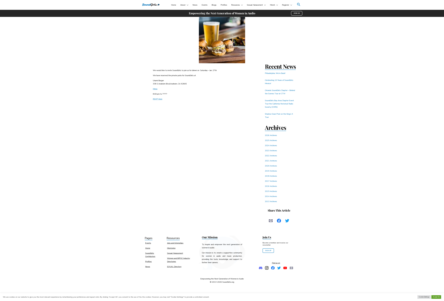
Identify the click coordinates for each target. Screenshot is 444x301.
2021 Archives (271, 161)
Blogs (214, 5)
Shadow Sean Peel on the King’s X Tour (279, 115)
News (195, 5)
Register (285, 5)
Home (173, 5)
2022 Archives (271, 155)
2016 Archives (271, 186)
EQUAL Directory (174, 266)
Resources (235, 5)
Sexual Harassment (255, 5)
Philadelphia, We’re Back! (275, 73)
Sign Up (268, 250)
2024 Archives (271, 145)
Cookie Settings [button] (424, 297)
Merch (272, 5)
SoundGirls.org (228, 282)
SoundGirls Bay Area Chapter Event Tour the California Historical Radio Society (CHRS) (279, 103)
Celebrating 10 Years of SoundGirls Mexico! (279, 82)
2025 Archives (271, 140)
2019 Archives (271, 171)
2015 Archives (271, 191)
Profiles (224, 5)
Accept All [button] (436, 297)
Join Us (297, 13)
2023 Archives (271, 150)
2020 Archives (271, 166)
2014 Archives (271, 196)
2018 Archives (271, 176)
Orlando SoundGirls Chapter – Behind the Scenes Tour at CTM (280, 92)
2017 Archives (271, 181)
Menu (155, 89)
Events (204, 5)
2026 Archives (271, 135)
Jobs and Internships (175, 243)
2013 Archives (271, 201)
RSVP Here (157, 99)
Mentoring (171, 248)
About (182, 5)
